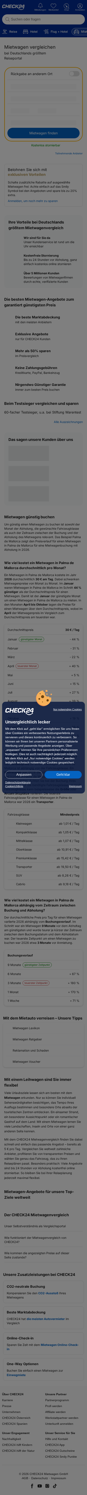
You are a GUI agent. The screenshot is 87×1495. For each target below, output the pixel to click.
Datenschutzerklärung (18, 782)
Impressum (75, 786)
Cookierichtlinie (14, 786)
